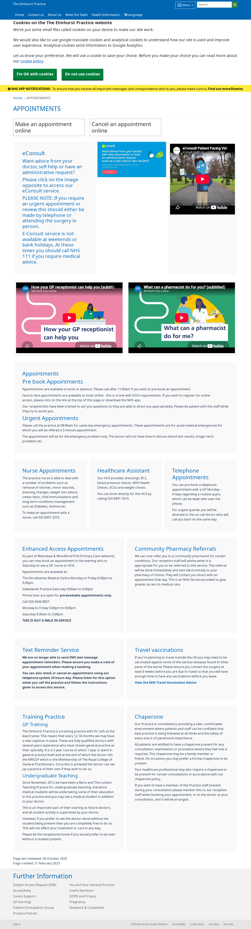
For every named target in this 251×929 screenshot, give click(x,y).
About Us (55, 14)
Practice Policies (25, 913)
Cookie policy (197, 924)
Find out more (219, 88)
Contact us (36, 14)
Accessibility (22, 890)
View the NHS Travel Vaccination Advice (165, 682)
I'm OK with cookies (35, 74)
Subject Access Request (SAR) (34, 884)
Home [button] (19, 14)
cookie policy (31, 61)
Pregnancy (77, 901)
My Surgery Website (156, 924)
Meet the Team (76, 14)
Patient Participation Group (33, 907)
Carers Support (24, 896)
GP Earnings (22, 901)
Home (17, 98)
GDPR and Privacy (82, 896)
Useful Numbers (81, 890)
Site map (228, 924)
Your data (214, 924)
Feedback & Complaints (86, 907)
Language (134, 14)
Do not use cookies (82, 74)
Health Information (106, 14)
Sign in (16, 924)
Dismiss (237, 88)
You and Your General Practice (91, 884)
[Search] (235, 5)
